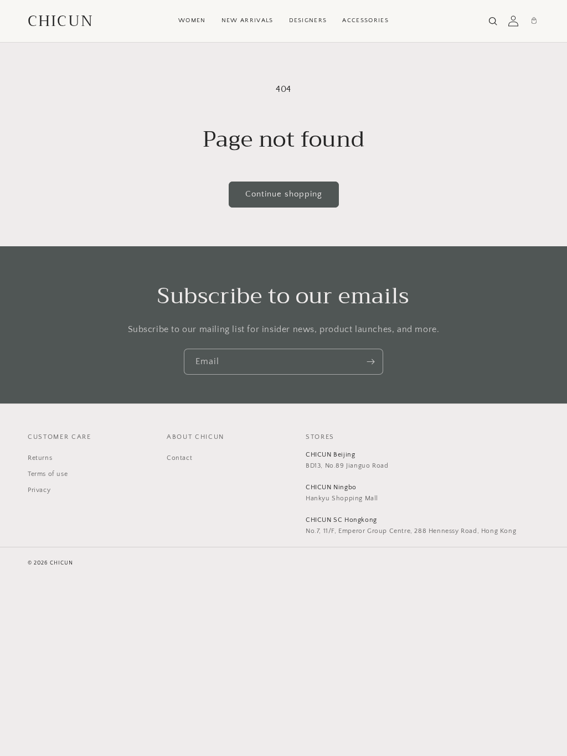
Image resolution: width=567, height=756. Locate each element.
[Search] (492, 21)
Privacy (39, 490)
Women (192, 20)
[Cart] (533, 21)
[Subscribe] (370, 362)
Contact (179, 458)
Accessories (365, 20)
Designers (308, 20)
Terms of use (48, 474)
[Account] (513, 21)
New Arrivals (247, 20)
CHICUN (61, 21)
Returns (40, 458)
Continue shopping (283, 194)
